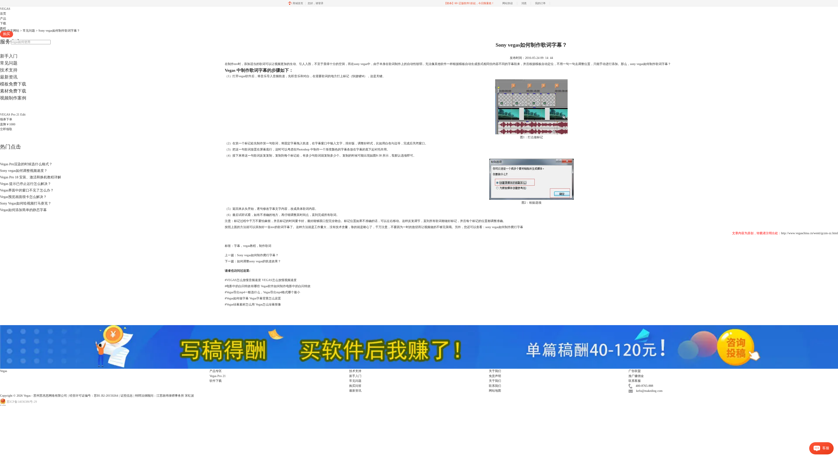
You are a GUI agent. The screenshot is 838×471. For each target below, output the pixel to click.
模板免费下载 (13, 84)
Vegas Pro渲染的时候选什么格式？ (26, 164)
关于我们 (495, 380)
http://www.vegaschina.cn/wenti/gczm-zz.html (809, 233)
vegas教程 (249, 245)
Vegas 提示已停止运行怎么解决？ (25, 184)
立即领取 (6, 129)
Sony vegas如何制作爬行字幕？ (257, 255)
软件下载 (216, 380)
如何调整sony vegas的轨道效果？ (259, 261)
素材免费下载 (13, 91)
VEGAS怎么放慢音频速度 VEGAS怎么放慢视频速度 (261, 280)
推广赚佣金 (636, 376)
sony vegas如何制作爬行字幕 (504, 227)
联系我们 (495, 385)
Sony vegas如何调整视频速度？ (23, 170)
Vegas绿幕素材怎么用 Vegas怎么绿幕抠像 (253, 304)
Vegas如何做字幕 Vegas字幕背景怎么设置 (253, 298)
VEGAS (5, 8)
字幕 (237, 245)
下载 (3, 23)
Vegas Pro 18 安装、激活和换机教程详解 (30, 177)
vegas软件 (245, 76)
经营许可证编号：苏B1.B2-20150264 (93, 395)
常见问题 (8, 63)
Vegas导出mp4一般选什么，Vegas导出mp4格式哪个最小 (262, 292)
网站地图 (495, 390)
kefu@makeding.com (649, 390)
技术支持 (8, 70)
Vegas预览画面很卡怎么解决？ (23, 197)
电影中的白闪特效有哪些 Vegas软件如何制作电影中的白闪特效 (268, 286)
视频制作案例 (13, 98)
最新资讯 (8, 77)
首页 (3, 13)
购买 (6, 34)
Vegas (27, 395)
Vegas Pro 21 (218, 376)
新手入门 (8, 56)
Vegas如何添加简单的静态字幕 (23, 210)
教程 (3, 28)
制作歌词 (265, 245)
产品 (3, 18)
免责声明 (495, 376)
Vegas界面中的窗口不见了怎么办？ (27, 190)
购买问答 (355, 385)
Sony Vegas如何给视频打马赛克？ (25, 203)
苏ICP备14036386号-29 (22, 401)
